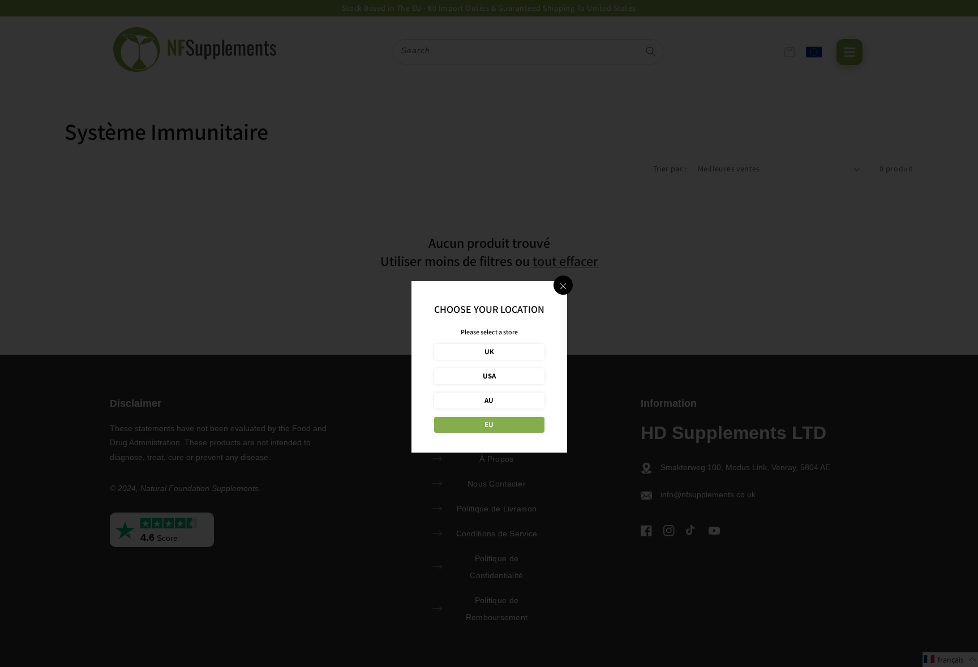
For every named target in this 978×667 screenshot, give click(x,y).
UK (489, 351)
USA (489, 376)
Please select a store (489, 332)
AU (489, 400)
